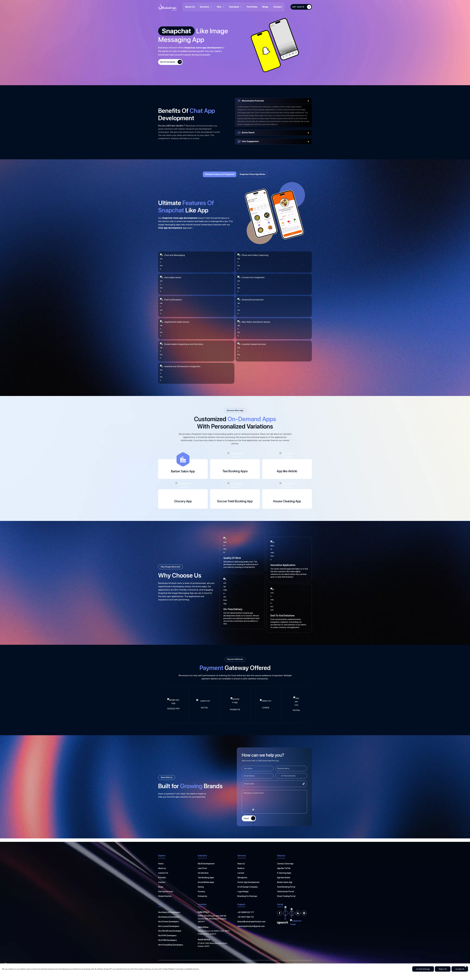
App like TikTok (283, 868)
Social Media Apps (206, 882)
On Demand (203, 873)
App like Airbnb (283, 877)
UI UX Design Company (247, 887)
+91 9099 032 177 (245, 912)
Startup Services (165, 891)
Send (246, 818)
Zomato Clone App (285, 863)
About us (162, 868)
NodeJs (240, 868)
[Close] (465, 966)
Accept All (459, 969)
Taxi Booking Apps (206, 877)
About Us (190, 7)
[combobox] (279, 775)
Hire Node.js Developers (168, 917)
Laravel (240, 873)
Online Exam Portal (285, 891)
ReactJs (241, 863)
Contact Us (163, 873)
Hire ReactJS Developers (169, 912)
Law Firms (202, 868)
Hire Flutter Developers (168, 921)
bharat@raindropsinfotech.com (251, 921)
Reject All (443, 969)
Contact (277, 7)
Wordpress (242, 877)
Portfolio (162, 877)
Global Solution (165, 896)
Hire (219, 7)
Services (204, 7)
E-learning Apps (284, 873)
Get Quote (298, 7)
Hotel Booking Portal (286, 887)
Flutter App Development (248, 882)
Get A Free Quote (167, 62)
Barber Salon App (284, 882)
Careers (161, 882)
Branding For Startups (247, 896)
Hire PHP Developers (167, 935)
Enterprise (202, 896)
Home (160, 863)
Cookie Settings (423, 969)
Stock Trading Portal (286, 896)
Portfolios (252, 7)
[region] (235, 968)
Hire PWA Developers (167, 940)
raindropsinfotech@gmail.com (251, 926)
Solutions (234, 7)
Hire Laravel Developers (168, 926)
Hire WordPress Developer (169, 931)
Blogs (265, 7)
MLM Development (206, 863)
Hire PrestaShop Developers (170, 945)
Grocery (201, 891)
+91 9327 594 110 (245, 917)
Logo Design (243, 891)
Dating (201, 887)
